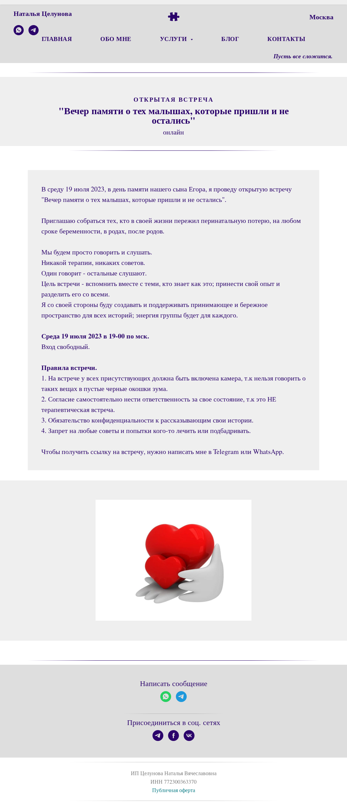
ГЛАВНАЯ (57, 38)
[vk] (189, 735)
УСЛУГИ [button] (174, 38)
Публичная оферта (173, 789)
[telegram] (33, 33)
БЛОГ (230, 38)
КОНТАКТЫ (286, 38)
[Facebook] (173, 735)
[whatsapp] (19, 33)
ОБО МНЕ (115, 38)
